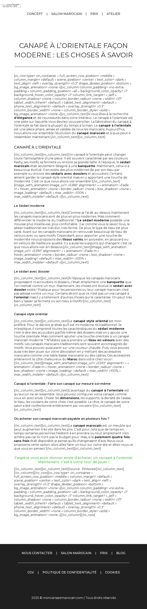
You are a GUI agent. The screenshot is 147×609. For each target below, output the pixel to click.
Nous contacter (37, 553)
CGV (30, 572)
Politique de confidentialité (69, 572)
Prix (104, 553)
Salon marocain (76, 553)
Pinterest (89, 469)
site (105, 445)
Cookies (112, 572)
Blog (120, 553)
